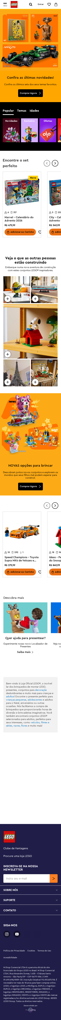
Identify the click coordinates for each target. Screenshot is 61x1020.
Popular (8, 110)
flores (24, 726)
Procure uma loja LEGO (17, 856)
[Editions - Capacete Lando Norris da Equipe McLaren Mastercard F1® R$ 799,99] (16, 289)
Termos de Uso (44, 951)
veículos (35, 722)
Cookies (31, 951)
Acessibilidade (10, 957)
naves (17, 726)
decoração (41, 690)
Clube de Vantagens (15, 848)
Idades (34, 110)
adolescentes (35, 700)
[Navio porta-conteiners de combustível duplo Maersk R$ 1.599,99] (44, 289)
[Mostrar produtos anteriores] (47, 163)
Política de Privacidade (14, 951)
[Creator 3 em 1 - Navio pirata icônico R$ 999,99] (44, 372)
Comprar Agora (28, 93)
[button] (5, 3)
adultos (10, 696)
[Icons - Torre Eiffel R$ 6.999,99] (16, 372)
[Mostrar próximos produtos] (55, 163)
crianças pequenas (16, 700)
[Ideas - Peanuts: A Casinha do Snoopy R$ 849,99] (30, 331)
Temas (21, 110)
